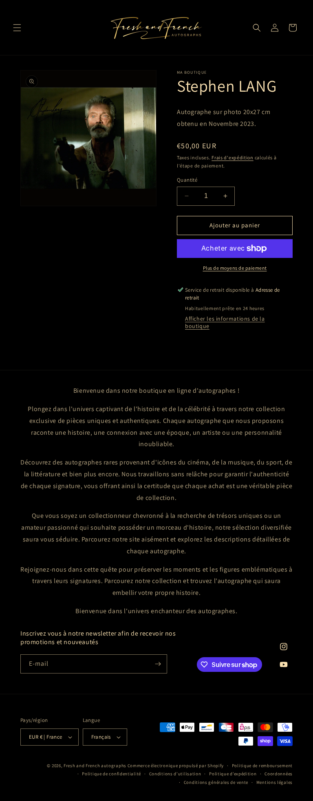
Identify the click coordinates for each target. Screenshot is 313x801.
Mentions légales (274, 782)
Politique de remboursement (262, 765)
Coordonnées (279, 774)
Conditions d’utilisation (175, 774)
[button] (17, 28)
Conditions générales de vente (216, 782)
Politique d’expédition (232, 774)
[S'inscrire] (158, 663)
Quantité (187, 179)
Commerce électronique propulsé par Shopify (176, 765)
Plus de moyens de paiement (235, 268)
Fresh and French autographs (95, 765)
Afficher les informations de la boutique (225, 322)
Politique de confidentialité (111, 774)
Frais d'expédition (232, 157)
